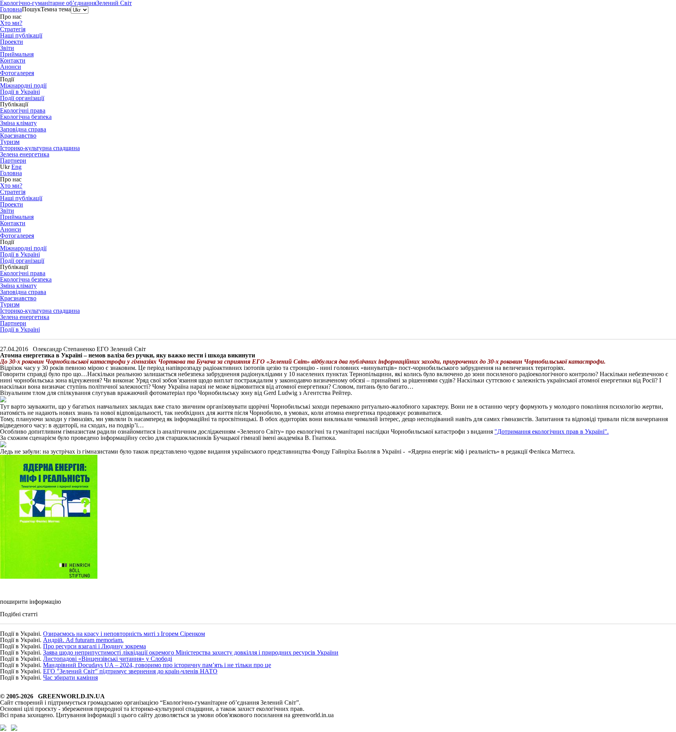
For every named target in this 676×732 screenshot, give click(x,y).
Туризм (10, 141)
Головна (11, 9)
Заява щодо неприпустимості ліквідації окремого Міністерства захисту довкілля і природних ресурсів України (190, 652)
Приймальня (17, 54)
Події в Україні (20, 329)
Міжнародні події (23, 85)
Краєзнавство (18, 135)
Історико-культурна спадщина (40, 148)
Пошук (31, 9)
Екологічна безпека (26, 116)
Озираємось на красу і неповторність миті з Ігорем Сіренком (124, 633)
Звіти (7, 48)
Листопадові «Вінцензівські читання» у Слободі (107, 658)
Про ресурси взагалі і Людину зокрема (94, 646)
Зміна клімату (18, 123)
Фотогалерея (17, 73)
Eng (16, 166)
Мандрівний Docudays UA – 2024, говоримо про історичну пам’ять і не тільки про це (157, 665)
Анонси (10, 66)
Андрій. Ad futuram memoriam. (83, 640)
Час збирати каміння (70, 677)
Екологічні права (22, 110)
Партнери (13, 160)
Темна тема (56, 9)
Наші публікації (21, 35)
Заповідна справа (23, 129)
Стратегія (12, 29)
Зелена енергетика (24, 154)
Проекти (11, 41)
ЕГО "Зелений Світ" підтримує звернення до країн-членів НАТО (130, 671)
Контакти (12, 60)
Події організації (22, 98)
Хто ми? (11, 23)
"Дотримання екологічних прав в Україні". (551, 431)
